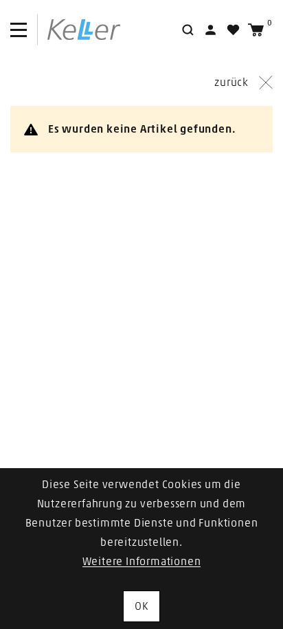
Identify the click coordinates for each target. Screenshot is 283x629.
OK (141, 606)
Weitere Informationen (141, 561)
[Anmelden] (210, 30)
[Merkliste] (233, 30)
